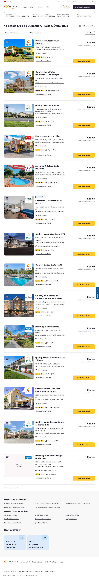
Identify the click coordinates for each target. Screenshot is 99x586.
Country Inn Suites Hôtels (12, 523)
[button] (97, 293)
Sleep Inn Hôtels (71, 519)
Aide (93, 1)
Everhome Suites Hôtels (43, 519)
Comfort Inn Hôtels (10, 515)
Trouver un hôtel (23, 562)
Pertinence (12, 33)
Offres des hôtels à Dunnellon (14, 507)
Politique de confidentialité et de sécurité (31, 571)
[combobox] (29, 7)
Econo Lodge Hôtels (41, 515)
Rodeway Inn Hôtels (72, 515)
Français (8, 1)
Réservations (37, 562)
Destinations (76, 1)
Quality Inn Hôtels (41, 523)
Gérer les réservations (64, 1)
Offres (48, 7)
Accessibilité (86, 1)
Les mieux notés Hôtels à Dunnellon (78, 503)
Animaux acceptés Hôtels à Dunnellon (47, 507)
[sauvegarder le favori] (7, 42)
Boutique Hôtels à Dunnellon (13, 503)
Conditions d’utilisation (9, 571)
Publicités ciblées (50, 571)
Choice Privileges (50, 562)
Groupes (40, 7)
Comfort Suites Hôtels (11, 519)
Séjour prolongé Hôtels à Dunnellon (46, 503)
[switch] (79, 26)
